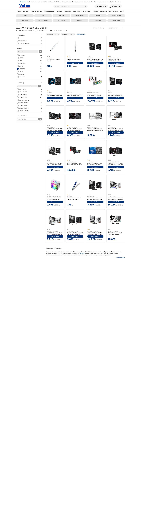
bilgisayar (82, 253)
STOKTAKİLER (97, 28)
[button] (29, 35)
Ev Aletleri (59, 11)
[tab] (29, 35)
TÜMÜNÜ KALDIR (80, 34)
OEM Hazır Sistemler (43, 20)
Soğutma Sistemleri (79, 15)
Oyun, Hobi (103, 11)
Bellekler (25, 15)
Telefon (19, 11)
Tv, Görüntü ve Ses (36, 11)
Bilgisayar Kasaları (116, 15)
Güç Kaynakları (61, 20)
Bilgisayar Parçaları (49, 11)
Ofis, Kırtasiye (87, 11)
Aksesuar (95, 11)
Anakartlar (97, 15)
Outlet (122, 11)
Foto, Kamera (77, 11)
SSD (43, 15)
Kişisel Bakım (67, 11)
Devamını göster (120, 257)
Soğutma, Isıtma (113, 11)
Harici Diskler (98, 20)
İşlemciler (79, 20)
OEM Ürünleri (19, 24)
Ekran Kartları (25, 20)
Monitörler (61, 15)
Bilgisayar (26, 11)
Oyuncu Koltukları (116, 20)
